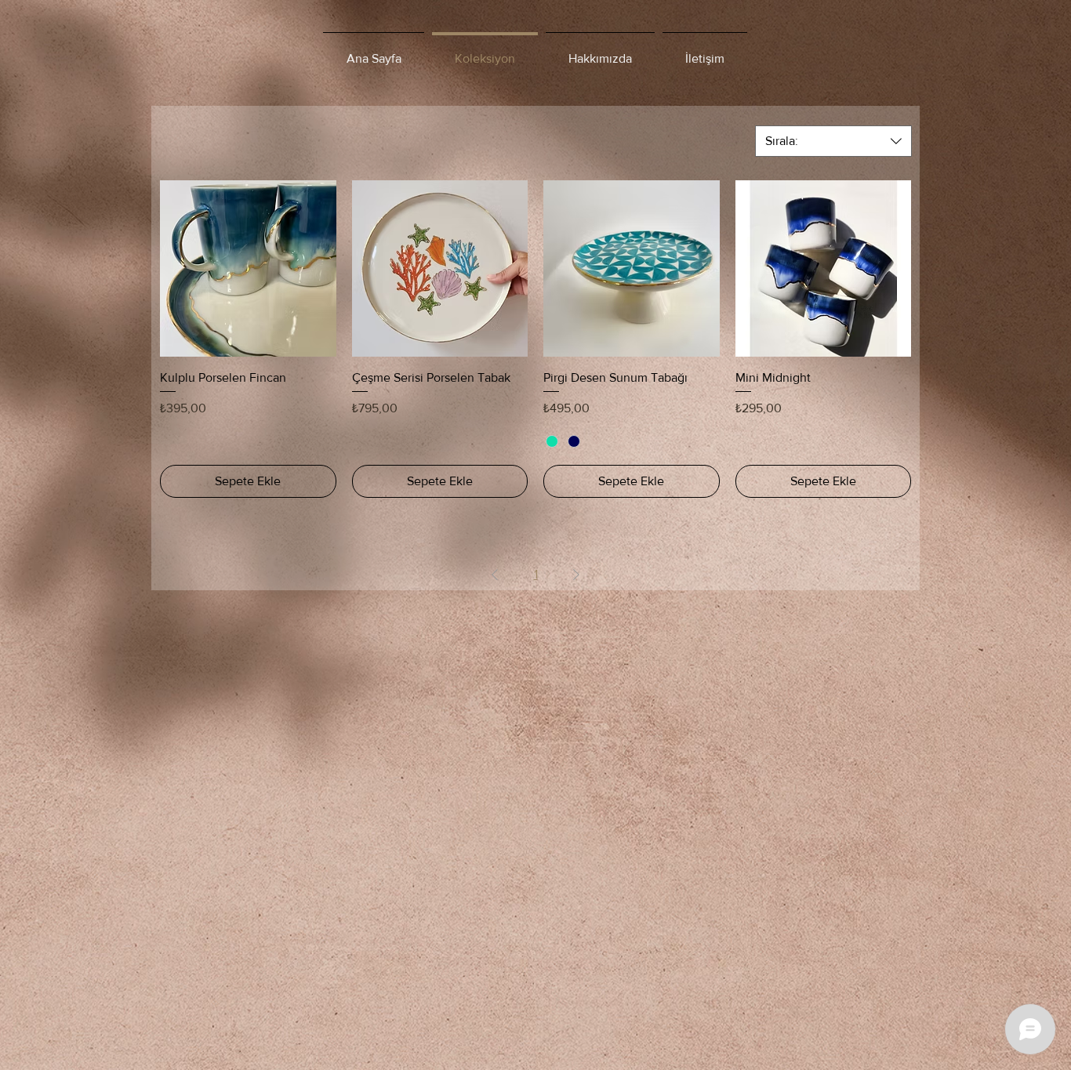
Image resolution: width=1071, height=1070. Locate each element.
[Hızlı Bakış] (248, 268)
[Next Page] (576, 574)
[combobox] (833, 141)
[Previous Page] (494, 574)
